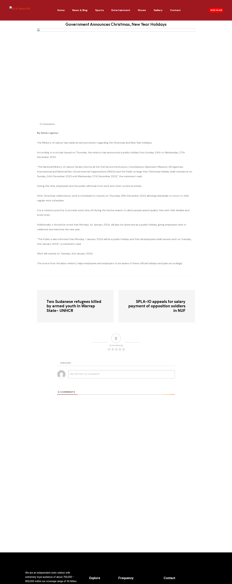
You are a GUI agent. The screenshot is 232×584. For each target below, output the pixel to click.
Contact (175, 10)
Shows (142, 10)
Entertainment (120, 10)
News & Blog (80, 10)
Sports (99, 10)
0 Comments (47, 124)
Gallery (158, 10)
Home (61, 10)
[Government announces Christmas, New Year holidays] (54, 282)
